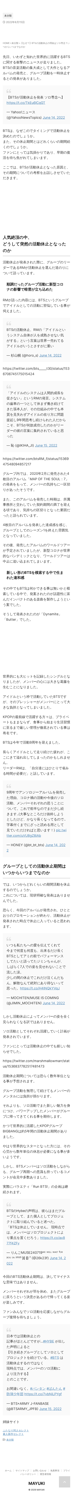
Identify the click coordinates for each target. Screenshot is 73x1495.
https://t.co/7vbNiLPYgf (43, 1394)
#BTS (54, 1358)
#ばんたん (54, 1389)
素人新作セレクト (13, 1434)
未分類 (10, 1439)
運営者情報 (45, 1474)
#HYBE (48, 1341)
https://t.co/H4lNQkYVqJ (40, 988)
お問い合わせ (39, 1470)
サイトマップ (22, 1470)
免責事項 (54, 1470)
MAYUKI (36, 1483)
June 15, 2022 (46, 445)
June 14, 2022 (54, 117)
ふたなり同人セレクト (16, 1430)
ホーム (8, 1470)
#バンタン (38, 1389)
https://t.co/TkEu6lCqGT (26, 103)
